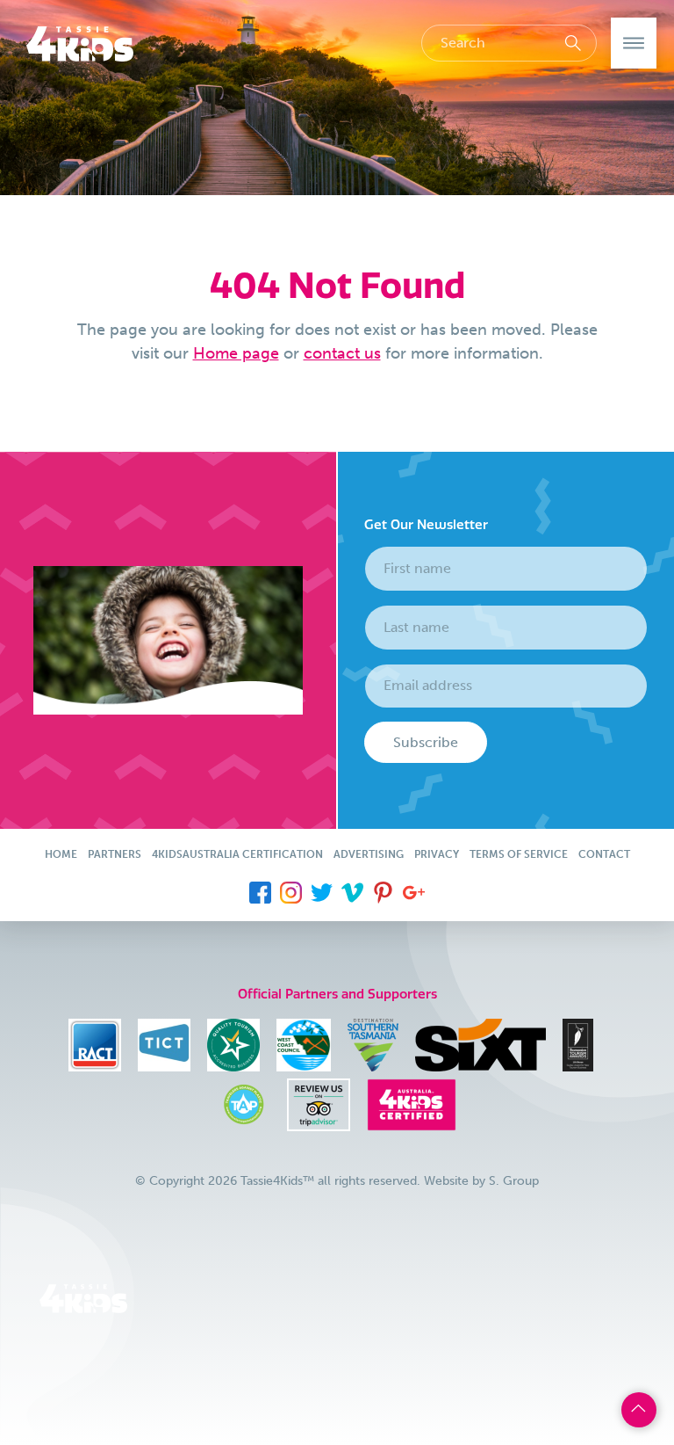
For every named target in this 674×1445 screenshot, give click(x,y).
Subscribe (425, 742)
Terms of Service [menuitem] (519, 854)
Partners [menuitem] (114, 854)
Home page (236, 353)
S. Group (514, 1180)
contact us (342, 353)
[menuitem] (260, 891)
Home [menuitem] (61, 854)
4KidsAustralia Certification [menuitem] (237, 854)
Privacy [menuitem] (436, 854)
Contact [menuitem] (604, 854)
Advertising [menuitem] (368, 854)
